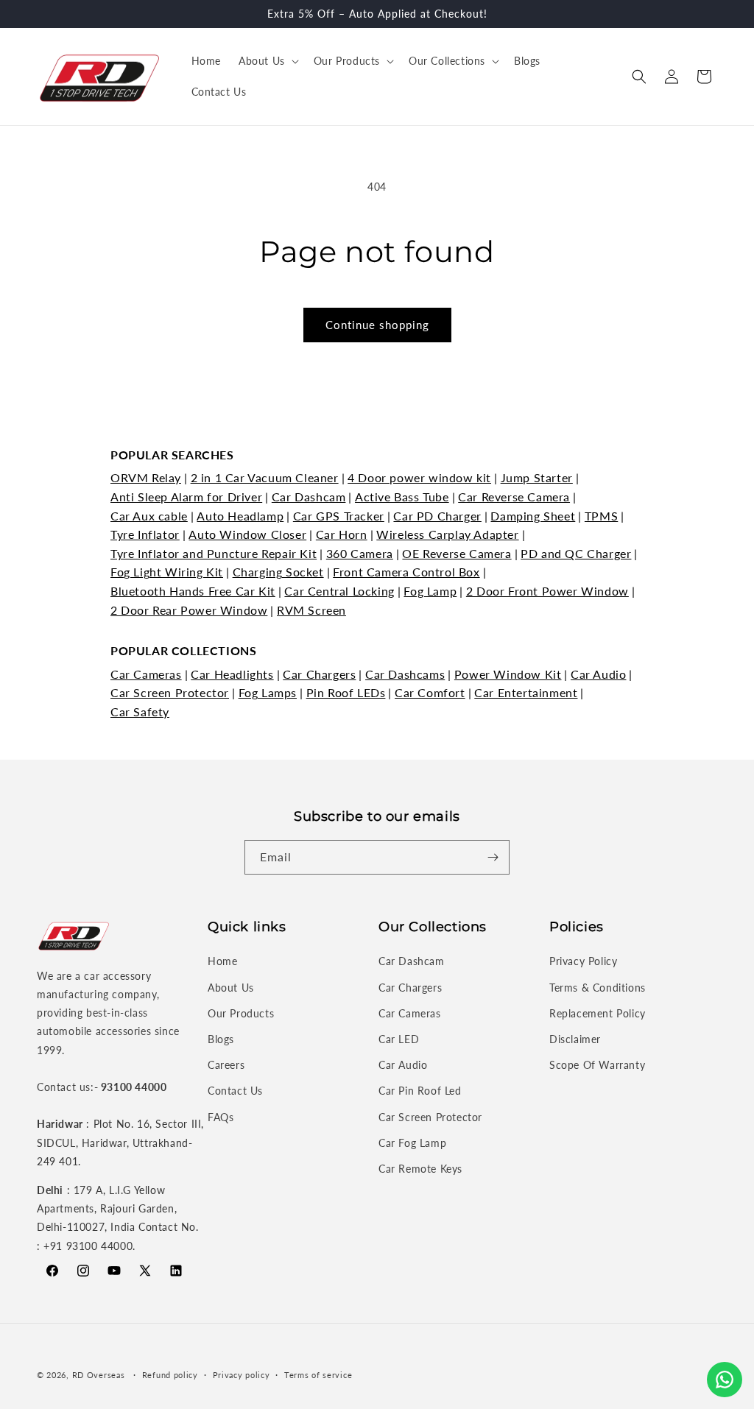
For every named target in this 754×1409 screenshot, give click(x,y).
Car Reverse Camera (514, 497)
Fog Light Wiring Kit (166, 572)
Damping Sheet (532, 516)
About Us (231, 987)
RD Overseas (98, 1375)
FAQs (220, 1117)
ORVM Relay (145, 477)
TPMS (601, 516)
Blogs (221, 1039)
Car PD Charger (437, 516)
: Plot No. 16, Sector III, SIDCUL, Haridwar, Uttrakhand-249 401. (120, 1142)
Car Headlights (232, 674)
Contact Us (235, 1090)
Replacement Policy (597, 1013)
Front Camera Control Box (406, 572)
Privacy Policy (583, 961)
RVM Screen (311, 610)
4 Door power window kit (419, 477)
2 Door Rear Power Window (188, 610)
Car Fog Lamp (412, 1143)
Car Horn (341, 534)
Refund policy (170, 1375)
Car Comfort (430, 692)
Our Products (241, 1013)
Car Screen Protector (169, 692)
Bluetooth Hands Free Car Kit (192, 591)
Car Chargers (319, 674)
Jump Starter (537, 477)
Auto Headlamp (240, 516)
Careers (226, 1065)
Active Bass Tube (402, 497)
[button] (267, 61)
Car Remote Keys (420, 1168)
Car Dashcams (405, 674)
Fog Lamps (268, 692)
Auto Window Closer (247, 534)
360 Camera (359, 553)
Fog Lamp (430, 591)
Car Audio (598, 674)
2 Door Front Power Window (547, 591)
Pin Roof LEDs (346, 692)
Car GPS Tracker (338, 516)
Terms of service (318, 1375)
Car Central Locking (339, 591)
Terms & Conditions (597, 987)
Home (222, 961)
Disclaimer (575, 1039)
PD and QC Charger (576, 553)
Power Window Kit (508, 674)
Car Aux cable (149, 516)
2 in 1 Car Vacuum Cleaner (265, 477)
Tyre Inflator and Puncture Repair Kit (213, 553)
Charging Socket (278, 572)
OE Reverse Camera (456, 553)
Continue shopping (377, 324)
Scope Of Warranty (597, 1065)
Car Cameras (146, 674)
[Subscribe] (492, 857)
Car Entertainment (525, 692)
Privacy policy (241, 1375)
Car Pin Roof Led (420, 1090)
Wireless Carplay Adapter (447, 534)
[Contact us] (724, 1379)
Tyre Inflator (145, 534)
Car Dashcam (309, 497)
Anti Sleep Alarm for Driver (186, 497)
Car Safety (139, 711)
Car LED (398, 1039)
